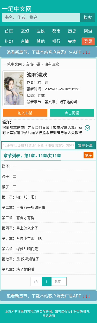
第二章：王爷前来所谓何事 (23, 207)
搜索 (88, 17)
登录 (88, 41)
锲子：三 (9, 186)
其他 (40, 41)
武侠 (40, 31)
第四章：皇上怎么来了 (20, 227)
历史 (72, 31)
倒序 (88, 154)
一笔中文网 (17, 8)
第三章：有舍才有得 (18, 217)
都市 (56, 31)
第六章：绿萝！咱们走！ (22, 248)
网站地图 (48, 315)
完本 (72, 41)
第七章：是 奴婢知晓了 (20, 258)
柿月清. (43, 82)
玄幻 (25, 31)
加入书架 (25, 112)
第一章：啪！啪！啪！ (20, 196)
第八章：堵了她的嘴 (61, 101)
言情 (25, 41)
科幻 (9, 41)
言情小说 (33, 64)
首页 (9, 31)
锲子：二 (9, 176)
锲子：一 (9, 165)
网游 (88, 31)
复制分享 (85, 145)
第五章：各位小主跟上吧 (22, 238)
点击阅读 (72, 112)
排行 (56, 41)
